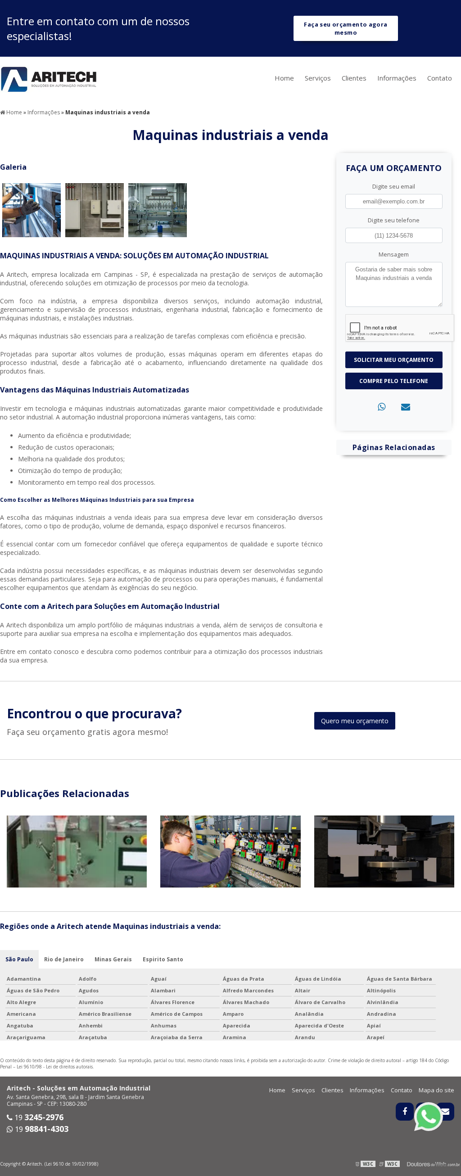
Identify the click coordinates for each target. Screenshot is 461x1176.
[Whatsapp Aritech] (428, 1116)
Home (284, 77)
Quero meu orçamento (355, 720)
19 (38, 1117)
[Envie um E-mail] (445, 1112)
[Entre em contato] (405, 407)
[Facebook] (405, 1112)
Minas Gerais (113, 959)
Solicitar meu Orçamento (394, 360)
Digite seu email (393, 186)
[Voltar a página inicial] (49, 78)
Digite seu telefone (394, 220)
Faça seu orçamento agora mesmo (345, 28)
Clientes (354, 77)
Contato (439, 77)
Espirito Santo (163, 959)
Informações (396, 77)
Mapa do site (436, 1090)
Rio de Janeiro (64, 959)
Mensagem (394, 254)
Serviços (318, 77)
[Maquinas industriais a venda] (31, 209)
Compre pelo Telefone (393, 381)
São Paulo (19, 959)
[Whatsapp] (381, 407)
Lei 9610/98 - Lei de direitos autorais (55, 1066)
